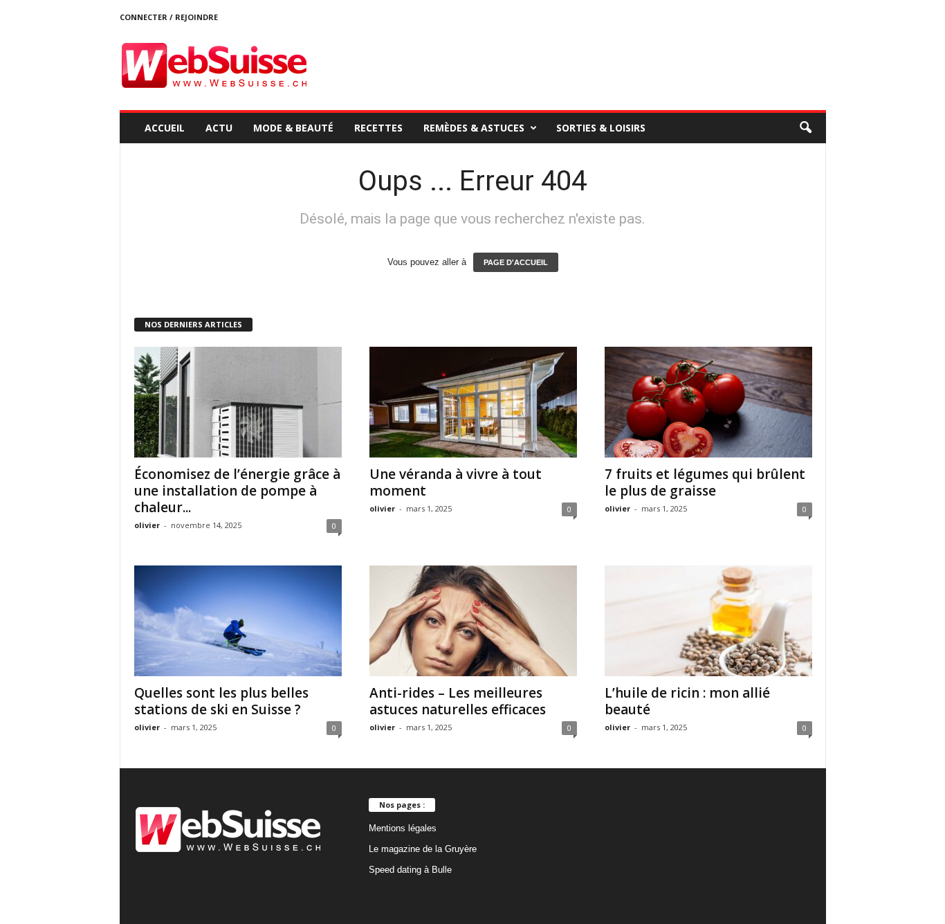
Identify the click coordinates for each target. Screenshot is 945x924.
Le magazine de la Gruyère (423, 849)
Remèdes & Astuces (473, 127)
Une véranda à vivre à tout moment (455, 482)
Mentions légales (403, 828)
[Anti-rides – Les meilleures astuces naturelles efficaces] (473, 620)
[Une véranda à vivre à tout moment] (473, 402)
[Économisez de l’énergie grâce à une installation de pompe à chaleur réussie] (238, 402)
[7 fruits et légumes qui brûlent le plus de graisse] (708, 402)
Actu (218, 127)
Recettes (378, 127)
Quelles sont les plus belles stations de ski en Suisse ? (221, 701)
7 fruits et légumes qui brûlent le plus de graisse (705, 482)
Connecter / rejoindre (169, 17)
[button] (805, 128)
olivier (147, 525)
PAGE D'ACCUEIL (516, 262)
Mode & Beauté (293, 127)
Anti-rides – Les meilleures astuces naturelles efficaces (457, 701)
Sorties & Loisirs (600, 127)
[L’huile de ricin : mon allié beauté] (708, 620)
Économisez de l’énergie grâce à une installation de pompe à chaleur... (237, 490)
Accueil (165, 127)
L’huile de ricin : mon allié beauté (687, 701)
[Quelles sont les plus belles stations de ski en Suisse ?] (238, 620)
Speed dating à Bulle (410, 869)
